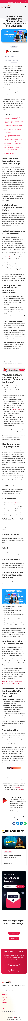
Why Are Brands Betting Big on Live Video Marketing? (13, 117)
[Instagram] (6, 1011)
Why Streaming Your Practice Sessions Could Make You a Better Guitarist (14, 858)
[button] (13, 823)
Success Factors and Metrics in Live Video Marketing (13, 140)
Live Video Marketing (19, 818)
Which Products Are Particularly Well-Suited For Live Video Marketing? (13, 131)
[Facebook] (2, 1011)
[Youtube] (8, 1011)
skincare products (17, 409)
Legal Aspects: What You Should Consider (13, 144)
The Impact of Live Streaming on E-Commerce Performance (13, 126)
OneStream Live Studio (13, 503)
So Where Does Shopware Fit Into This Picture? (14, 122)
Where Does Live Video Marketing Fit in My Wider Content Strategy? (14, 149)
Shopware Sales (21, 820)
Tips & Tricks (14, 46)
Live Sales (12, 816)
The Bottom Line (9, 153)
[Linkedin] (10, 1011)
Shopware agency (14, 257)
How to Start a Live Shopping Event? (12, 136)
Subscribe (20, 886)
